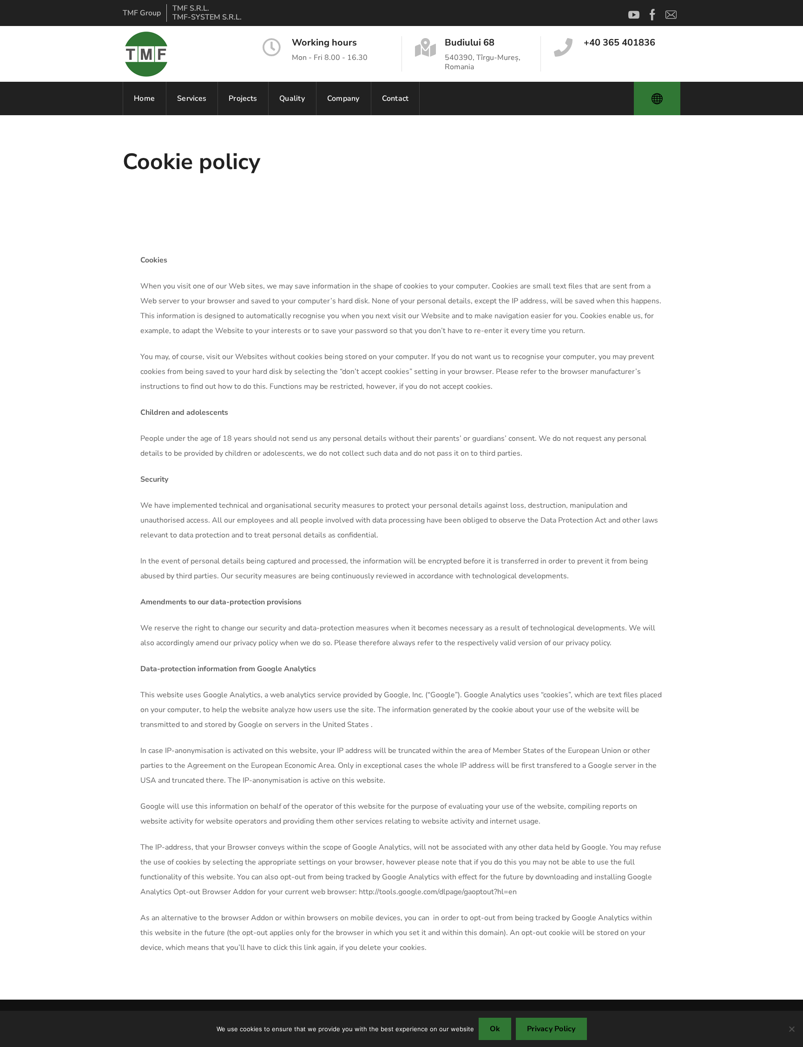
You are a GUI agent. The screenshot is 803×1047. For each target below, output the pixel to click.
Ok (495, 1029)
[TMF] (146, 54)
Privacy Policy (551, 1029)
